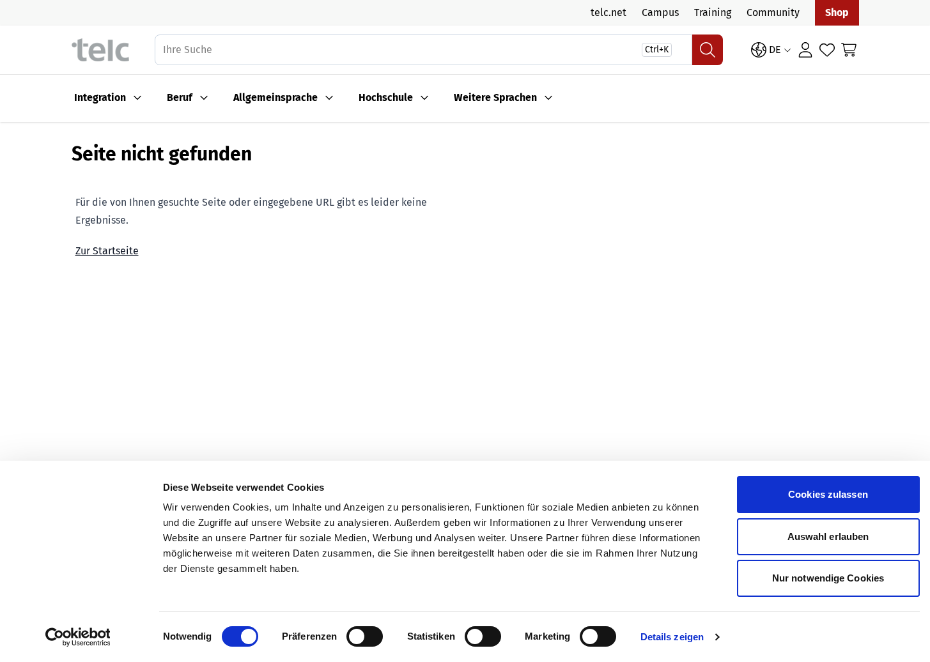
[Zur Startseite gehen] (100, 50)
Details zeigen (672, 636)
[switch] (364, 636)
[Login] (805, 50)
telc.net (608, 12)
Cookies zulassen (828, 494)
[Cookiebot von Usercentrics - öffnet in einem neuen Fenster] (78, 637)
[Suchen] (707, 50)
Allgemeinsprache (275, 97)
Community (773, 12)
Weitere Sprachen (495, 97)
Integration (100, 97)
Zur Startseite (107, 251)
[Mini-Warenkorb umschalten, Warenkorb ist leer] (849, 50)
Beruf (179, 97)
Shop (837, 12)
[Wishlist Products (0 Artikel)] (827, 50)
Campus (660, 12)
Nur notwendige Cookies (828, 578)
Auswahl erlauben (828, 536)
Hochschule (386, 97)
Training (712, 12)
